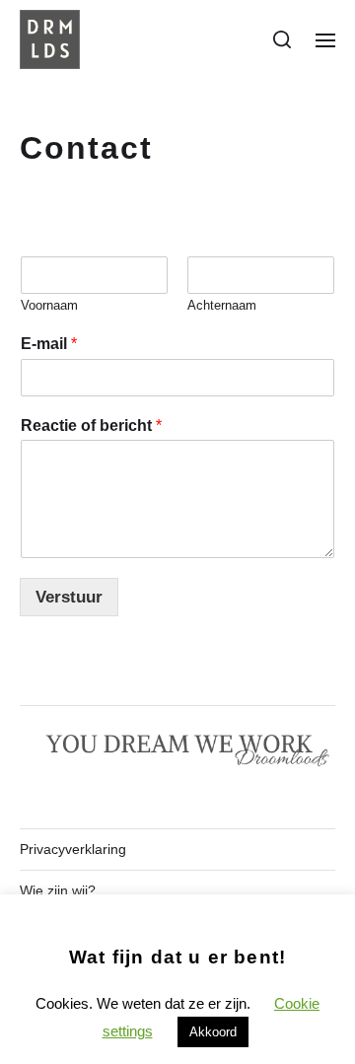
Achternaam (221, 305)
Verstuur (69, 597)
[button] (282, 39)
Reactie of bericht (91, 425)
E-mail (49, 343)
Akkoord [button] (213, 1032)
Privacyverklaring (73, 849)
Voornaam (49, 305)
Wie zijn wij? (58, 890)
